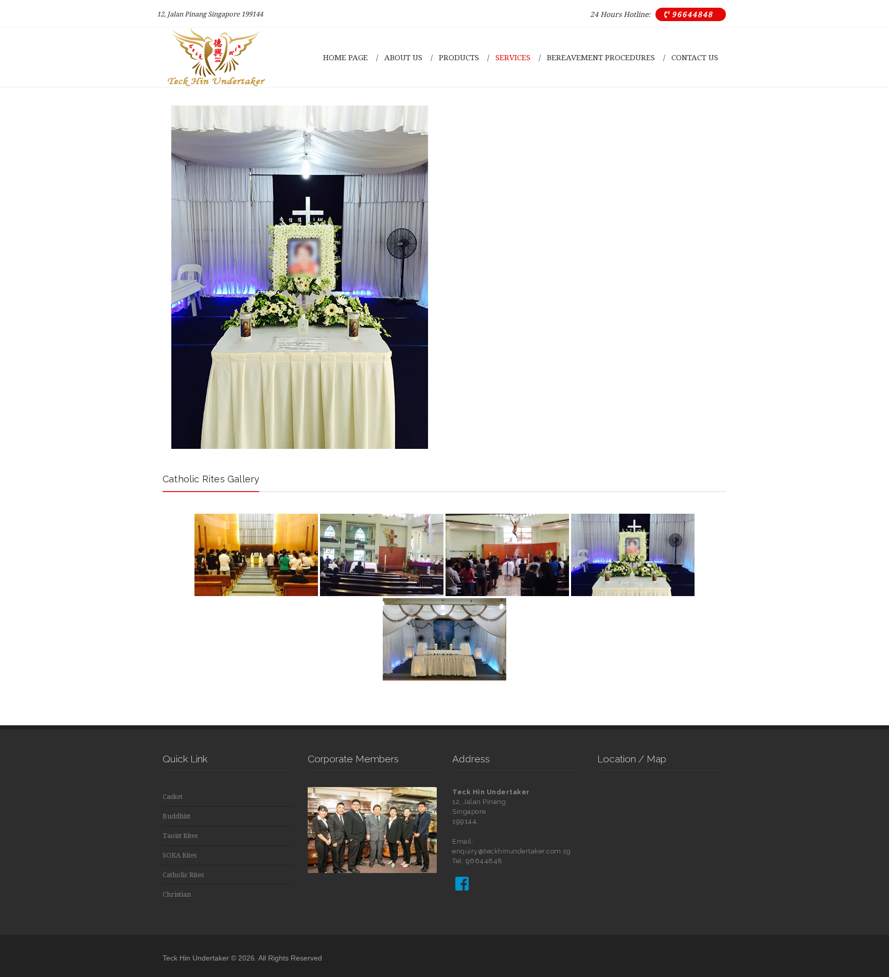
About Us (403, 57)
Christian (177, 894)
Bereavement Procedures (601, 57)
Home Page (345, 57)
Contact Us (694, 57)
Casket (173, 796)
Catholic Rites (183, 875)
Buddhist (176, 816)
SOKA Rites (180, 855)
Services (512, 57)
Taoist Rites (180, 836)
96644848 (688, 14)
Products (459, 57)
